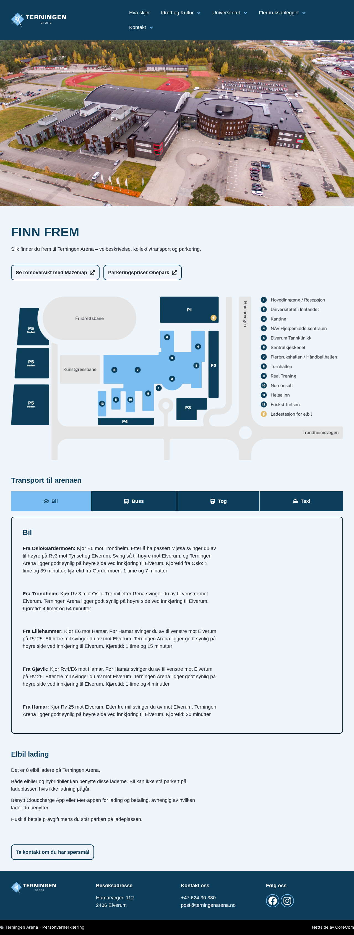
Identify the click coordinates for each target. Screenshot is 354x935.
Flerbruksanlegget (279, 12)
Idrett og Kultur (177, 12)
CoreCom (344, 927)
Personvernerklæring (63, 927)
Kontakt (137, 27)
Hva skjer (139, 12)
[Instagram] (287, 900)
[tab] (51, 501)
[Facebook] (272, 900)
